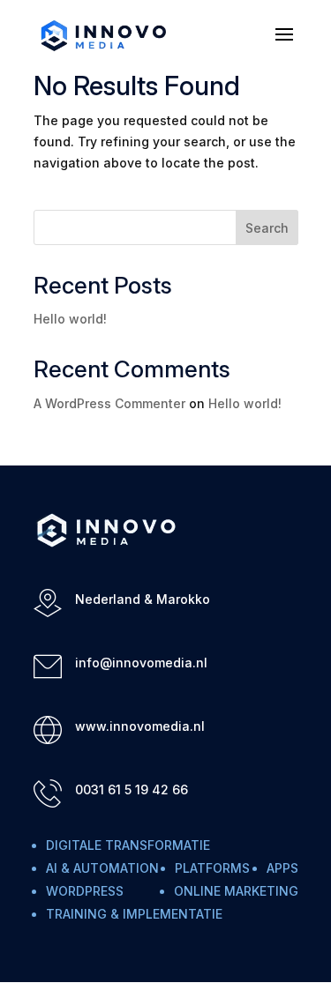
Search (267, 227)
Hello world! (70, 318)
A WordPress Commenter (109, 403)
